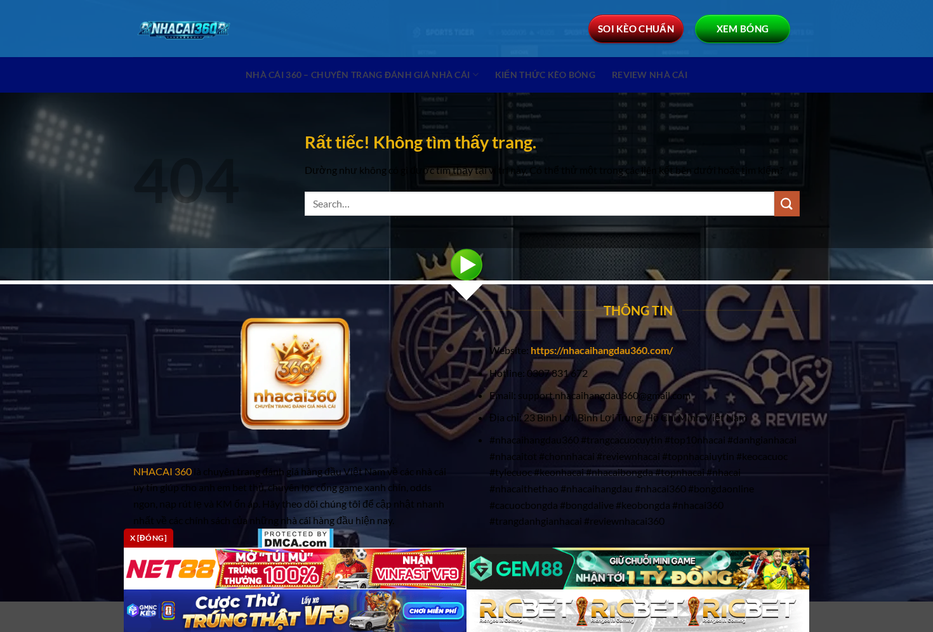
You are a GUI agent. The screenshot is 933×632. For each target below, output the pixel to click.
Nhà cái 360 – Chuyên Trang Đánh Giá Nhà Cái (358, 74)
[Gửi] (787, 203)
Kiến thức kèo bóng (545, 74)
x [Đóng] (148, 538)
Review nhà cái (649, 74)
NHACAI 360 (163, 471)
